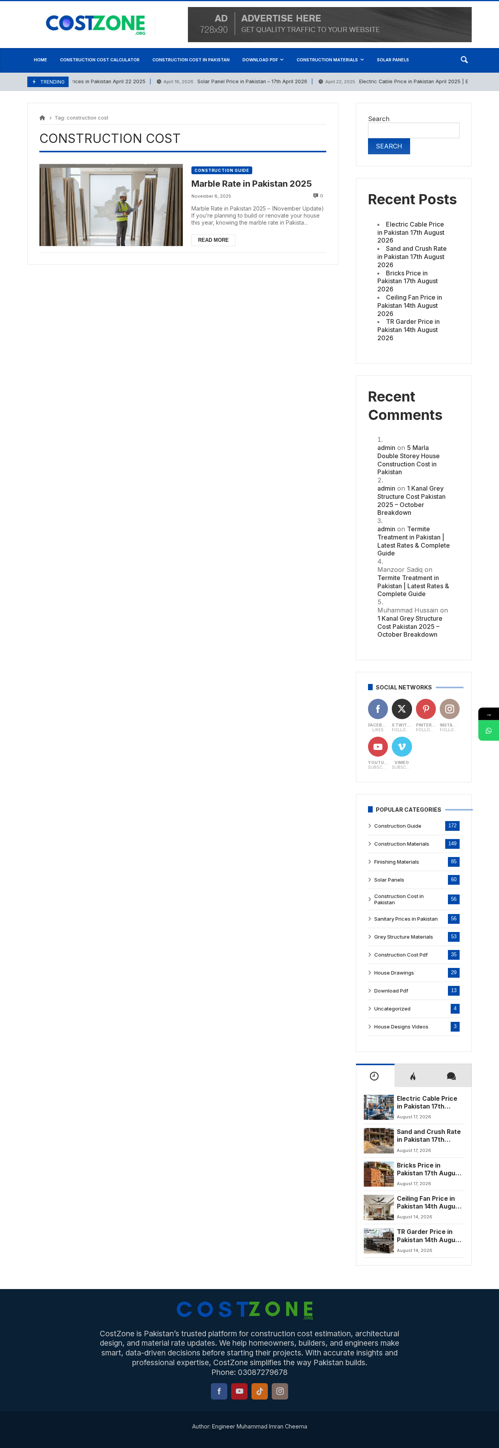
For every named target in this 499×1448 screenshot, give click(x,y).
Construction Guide (222, 170)
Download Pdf (391, 990)
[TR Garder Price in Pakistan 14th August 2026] (379, 1240)
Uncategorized (392, 1008)
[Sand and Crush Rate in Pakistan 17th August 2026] (379, 1140)
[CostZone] (100, 25)
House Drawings (394, 972)
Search (378, 119)
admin (386, 448)
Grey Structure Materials (403, 937)
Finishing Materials (396, 862)
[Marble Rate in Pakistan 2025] (111, 205)
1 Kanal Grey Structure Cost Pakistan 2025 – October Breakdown (411, 500)
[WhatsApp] (488, 730)
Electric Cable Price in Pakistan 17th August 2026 (410, 232)
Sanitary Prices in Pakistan (406, 919)
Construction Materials (401, 844)
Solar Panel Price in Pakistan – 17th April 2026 (226, 81)
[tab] (375, 1075)
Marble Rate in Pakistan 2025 (251, 184)
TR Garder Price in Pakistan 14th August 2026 (408, 330)
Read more (213, 240)
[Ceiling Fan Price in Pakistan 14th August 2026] (379, 1207)
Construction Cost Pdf (401, 955)
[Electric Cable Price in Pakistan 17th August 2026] (379, 1107)
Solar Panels (389, 880)
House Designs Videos (401, 1026)
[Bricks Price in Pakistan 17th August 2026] (379, 1174)
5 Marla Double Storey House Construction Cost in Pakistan (408, 460)
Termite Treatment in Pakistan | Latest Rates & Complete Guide (413, 541)
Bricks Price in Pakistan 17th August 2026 (407, 281)
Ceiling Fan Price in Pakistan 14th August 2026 (409, 305)
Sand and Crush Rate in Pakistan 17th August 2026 (412, 257)
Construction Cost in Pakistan (399, 899)
